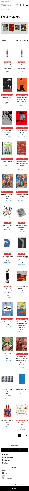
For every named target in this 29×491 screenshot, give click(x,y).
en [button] (26, 1)
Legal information (9, 484)
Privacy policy (21, 484)
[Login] (20, 5)
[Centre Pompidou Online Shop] (6, 4)
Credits (15, 484)
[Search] (17, 5)
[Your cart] (23, 5)
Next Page (26, 435)
